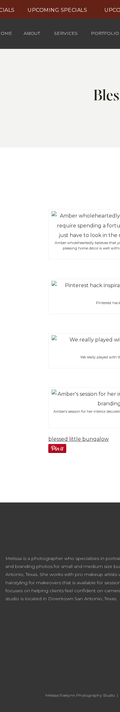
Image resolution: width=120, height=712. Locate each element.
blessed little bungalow (78, 439)
